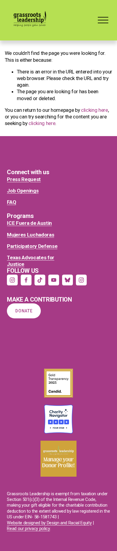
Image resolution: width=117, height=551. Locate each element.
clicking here (94, 110)
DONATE (23, 310)
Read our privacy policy (28, 528)
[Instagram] (12, 280)
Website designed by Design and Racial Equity (49, 523)
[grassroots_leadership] (81, 280)
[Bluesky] (67, 280)
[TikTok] (39, 280)
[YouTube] (53, 280)
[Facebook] (26, 280)
